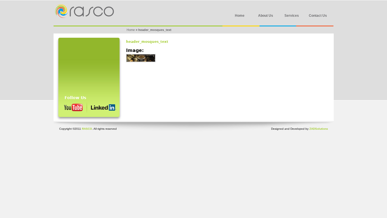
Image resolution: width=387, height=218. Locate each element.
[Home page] (84, 17)
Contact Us (318, 16)
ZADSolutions (318, 128)
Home (239, 16)
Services (291, 16)
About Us (265, 16)
